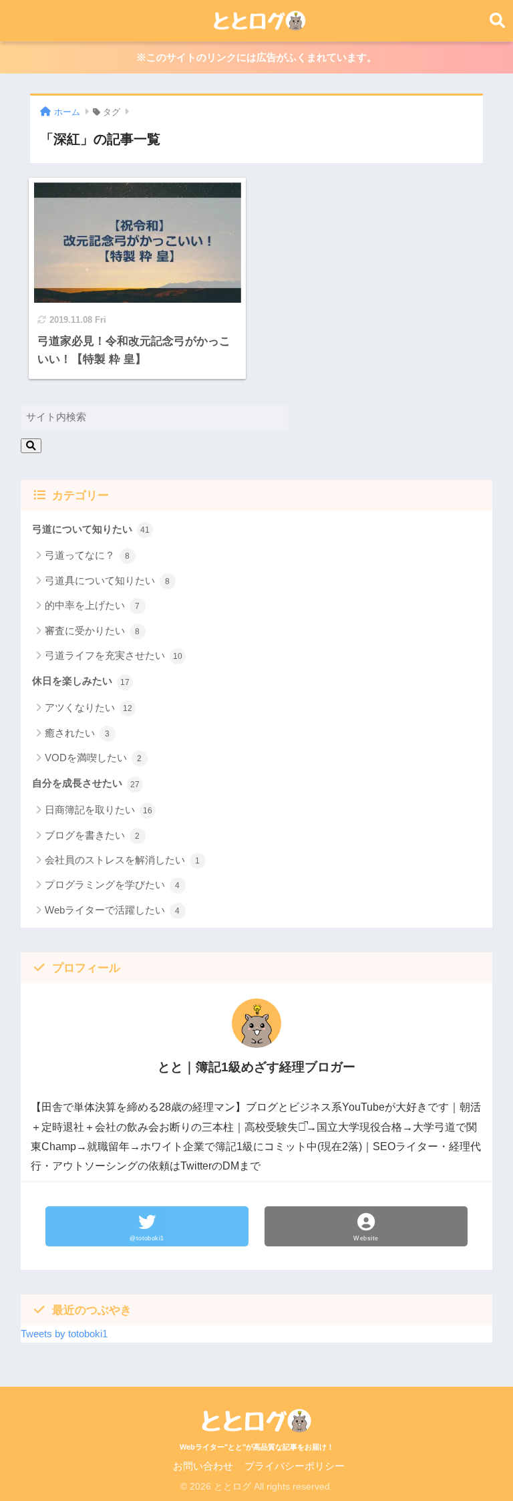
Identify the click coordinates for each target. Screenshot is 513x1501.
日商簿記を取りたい (98, 809)
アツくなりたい (88, 707)
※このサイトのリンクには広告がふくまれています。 (256, 57)
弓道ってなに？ (87, 555)
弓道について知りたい (91, 529)
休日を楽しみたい (81, 681)
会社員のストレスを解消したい (122, 859)
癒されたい (77, 732)
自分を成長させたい (86, 783)
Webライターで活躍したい (112, 910)
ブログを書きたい (92, 835)
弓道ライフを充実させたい (113, 655)
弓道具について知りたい (107, 580)
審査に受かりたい (92, 630)
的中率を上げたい (92, 605)
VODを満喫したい (93, 757)
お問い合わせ (203, 1466)
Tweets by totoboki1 (64, 1334)
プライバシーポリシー (294, 1466)
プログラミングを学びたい (112, 884)
